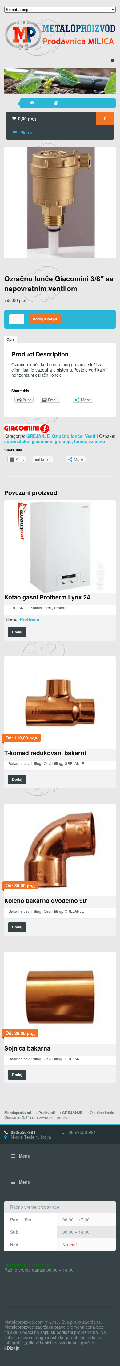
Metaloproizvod (17, 1112)
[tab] (10, 339)
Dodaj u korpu (45, 319)
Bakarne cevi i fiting (25, 763)
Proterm (60, 607)
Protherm (29, 619)
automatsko (16, 441)
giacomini (42, 441)
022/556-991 (23, 1132)
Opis (10, 339)
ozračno (96, 441)
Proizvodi (46, 1112)
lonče (80, 441)
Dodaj (17, 632)
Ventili (91, 436)
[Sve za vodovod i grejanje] (60, 34)
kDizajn (12, 1348)
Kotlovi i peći (41, 607)
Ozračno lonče (67, 436)
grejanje (63, 441)
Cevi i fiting (53, 763)
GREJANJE (38, 436)
